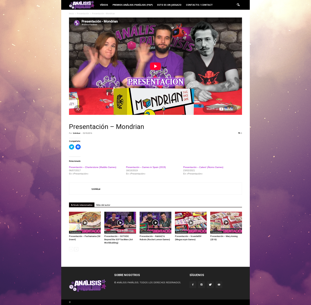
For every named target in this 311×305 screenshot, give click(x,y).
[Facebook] (193, 285)
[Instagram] (201, 285)
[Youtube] (219, 285)
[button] (238, 5)
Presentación (75, 232)
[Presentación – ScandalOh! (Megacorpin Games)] (191, 223)
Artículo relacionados (81, 205)
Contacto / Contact (199, 4)
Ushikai (76, 133)
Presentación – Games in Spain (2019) (146, 167)
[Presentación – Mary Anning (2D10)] (226, 223)
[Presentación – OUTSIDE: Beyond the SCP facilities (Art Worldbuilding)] (120, 223)
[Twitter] (210, 285)
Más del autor (103, 205)
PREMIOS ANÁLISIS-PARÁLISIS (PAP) (133, 4)
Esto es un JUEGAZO (169, 4)
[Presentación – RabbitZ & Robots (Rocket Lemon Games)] (155, 223)
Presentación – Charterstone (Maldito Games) (92, 167)
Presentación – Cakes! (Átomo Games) (203, 167)
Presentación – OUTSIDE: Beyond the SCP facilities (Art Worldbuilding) (118, 239)
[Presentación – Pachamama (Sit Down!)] (85, 223)
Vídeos (104, 4)
